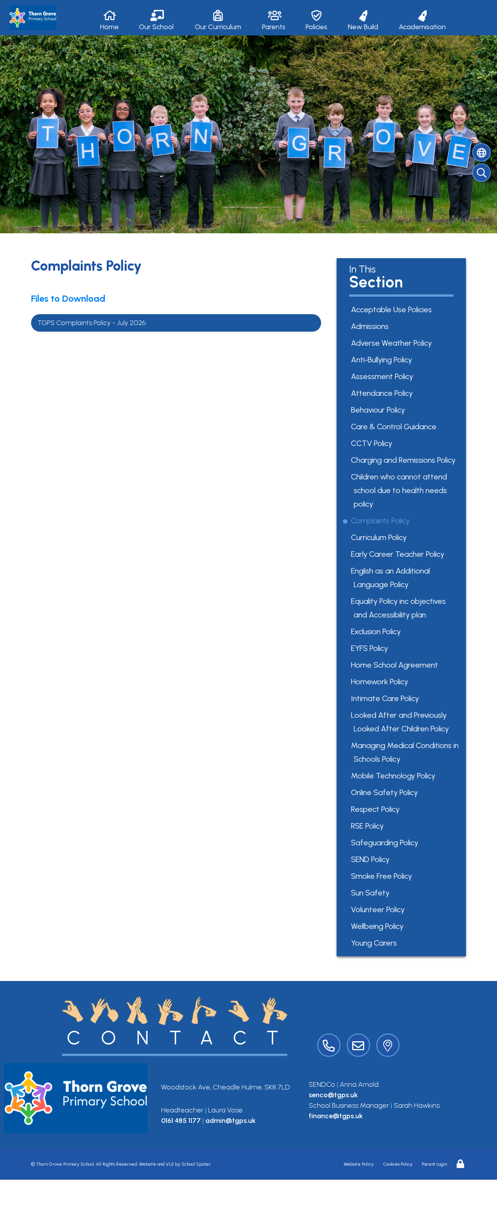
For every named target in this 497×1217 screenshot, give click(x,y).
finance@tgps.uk (336, 1116)
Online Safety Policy (386, 792)
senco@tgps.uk (333, 1095)
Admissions (371, 326)
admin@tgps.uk (230, 1120)
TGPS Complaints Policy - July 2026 (92, 322)
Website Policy (359, 1164)
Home (109, 27)
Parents (273, 27)
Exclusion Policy (377, 631)
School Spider (196, 1164)
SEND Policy (371, 859)
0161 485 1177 (181, 1120)
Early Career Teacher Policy (399, 554)
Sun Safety (371, 892)
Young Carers (375, 943)
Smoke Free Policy (383, 876)
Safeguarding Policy (386, 842)
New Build (363, 27)
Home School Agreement (396, 665)
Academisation (422, 27)
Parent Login (434, 1164)
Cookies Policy (397, 1164)
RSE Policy (369, 826)
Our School (156, 27)
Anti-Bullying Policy (383, 359)
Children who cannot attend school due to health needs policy (400, 490)
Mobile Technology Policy (394, 775)
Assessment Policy (383, 376)
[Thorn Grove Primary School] (32, 17)
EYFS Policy (371, 648)
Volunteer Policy (379, 909)
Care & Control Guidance (395, 426)
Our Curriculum (218, 27)
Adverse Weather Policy (393, 343)
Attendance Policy (383, 393)
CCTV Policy (373, 443)
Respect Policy (377, 809)
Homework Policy (381, 681)
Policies (316, 27)
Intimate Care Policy (386, 698)
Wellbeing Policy (378, 926)
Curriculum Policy (380, 537)
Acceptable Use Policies (393, 309)
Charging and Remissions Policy (404, 460)
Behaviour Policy (379, 409)
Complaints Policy (382, 520)
